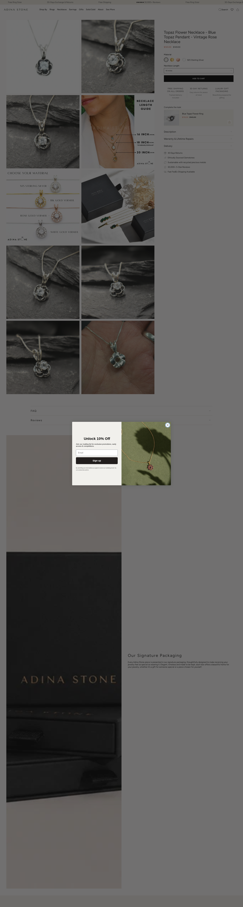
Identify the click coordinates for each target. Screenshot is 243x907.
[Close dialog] (167, 425)
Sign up (97, 460)
